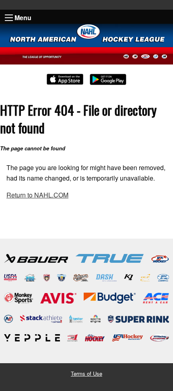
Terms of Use (86, 373)
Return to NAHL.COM (37, 195)
